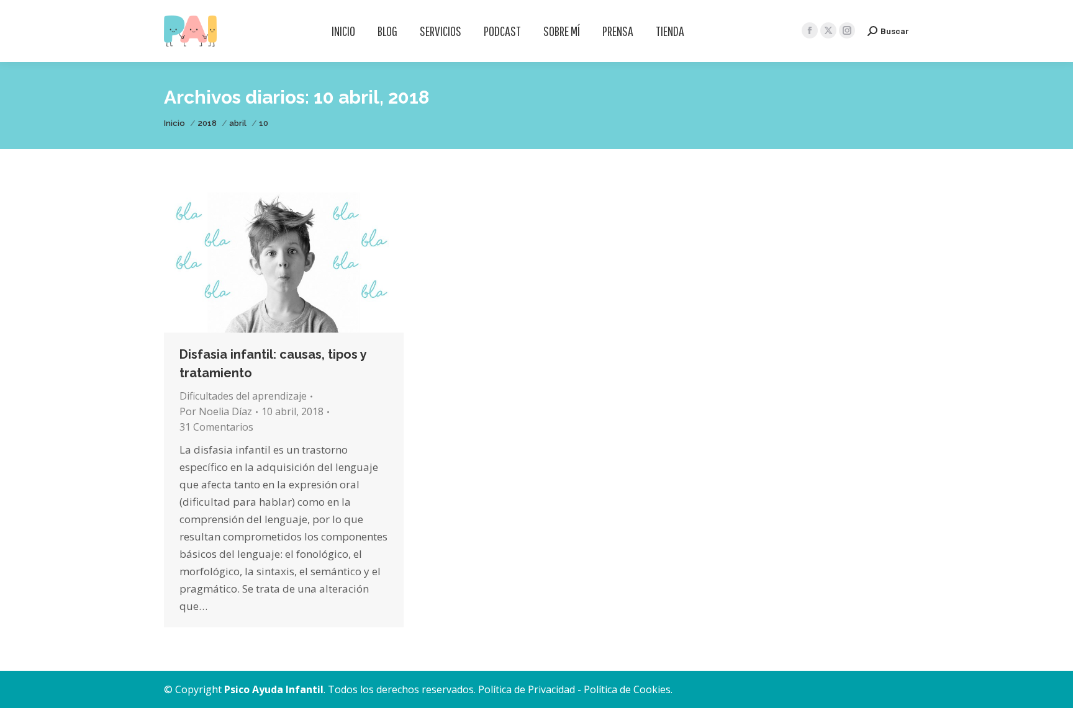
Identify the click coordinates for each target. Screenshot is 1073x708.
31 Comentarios (216, 427)
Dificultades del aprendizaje (243, 396)
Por (215, 411)
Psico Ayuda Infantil (274, 689)
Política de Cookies (627, 689)
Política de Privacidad (526, 689)
